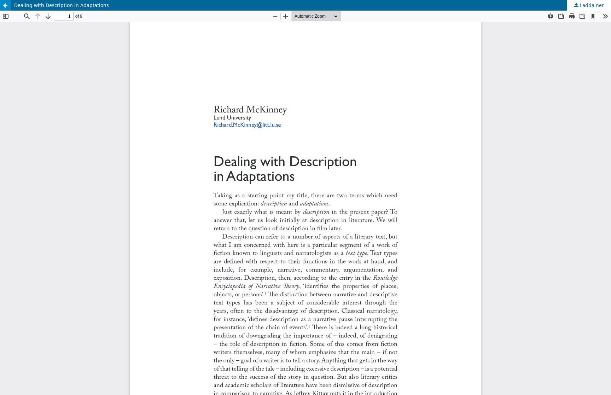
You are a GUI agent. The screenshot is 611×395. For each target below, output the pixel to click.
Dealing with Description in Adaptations (61, 5)
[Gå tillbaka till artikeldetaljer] (5, 5)
